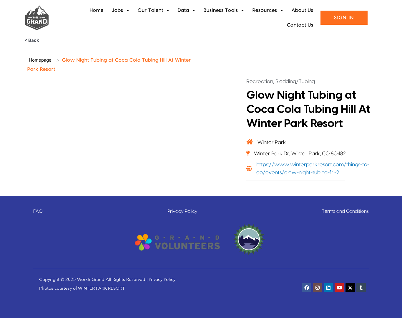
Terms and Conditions (345, 211)
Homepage (40, 60)
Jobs (117, 10)
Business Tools (221, 10)
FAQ (38, 211)
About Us (302, 10)
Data (183, 10)
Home (97, 10)
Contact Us (300, 25)
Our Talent (150, 10)
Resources (265, 10)
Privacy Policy (182, 211)
